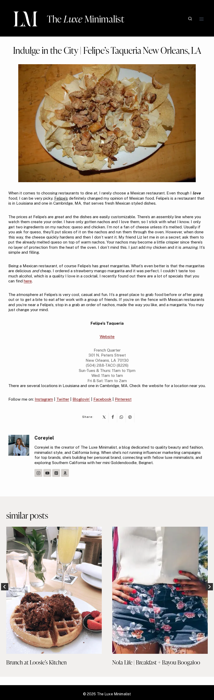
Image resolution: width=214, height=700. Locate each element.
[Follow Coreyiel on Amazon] (65, 473)
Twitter (62, 399)
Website (107, 336)
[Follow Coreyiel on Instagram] (38, 473)
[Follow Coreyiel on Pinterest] (56, 473)
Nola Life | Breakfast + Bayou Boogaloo (156, 662)
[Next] (209, 586)
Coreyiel (44, 438)
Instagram (44, 399)
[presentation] (54, 590)
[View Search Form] (190, 19)
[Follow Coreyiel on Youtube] (47, 473)
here (28, 281)
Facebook (102, 399)
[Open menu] (201, 19)
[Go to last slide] (4, 586)
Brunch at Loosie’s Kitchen (36, 662)
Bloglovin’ (81, 399)
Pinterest (123, 399)
